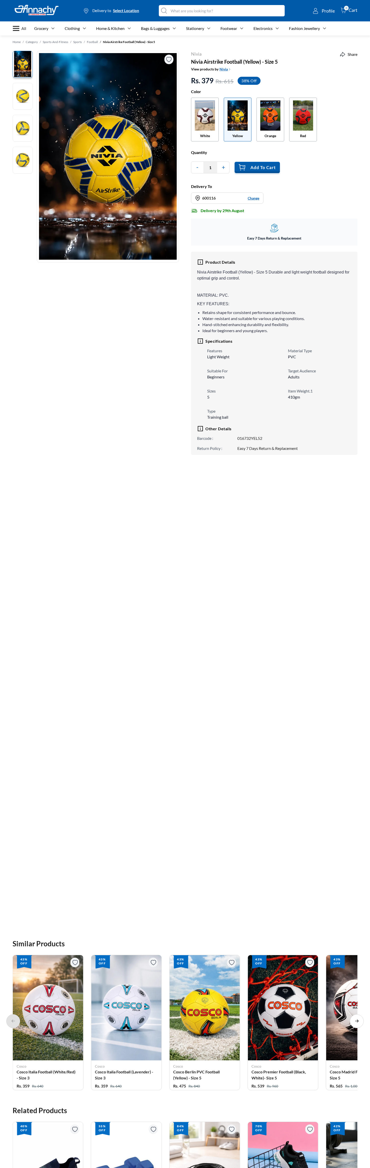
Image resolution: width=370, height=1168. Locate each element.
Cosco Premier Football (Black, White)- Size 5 (278, 1074)
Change (253, 198)
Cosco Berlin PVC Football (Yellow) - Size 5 (196, 1074)
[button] (48, 1023)
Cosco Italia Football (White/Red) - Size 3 (46, 1074)
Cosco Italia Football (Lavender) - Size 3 (124, 1074)
